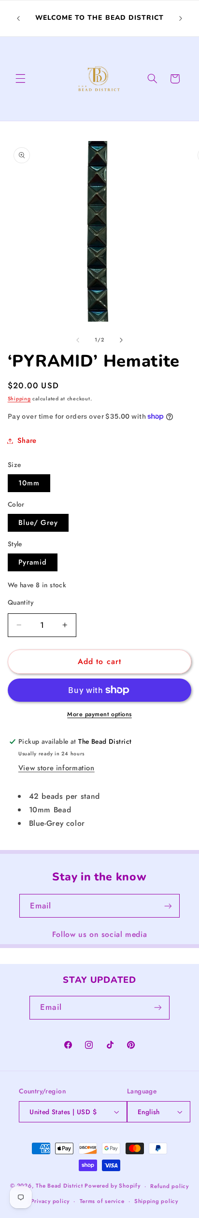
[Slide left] (77, 340)
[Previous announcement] (18, 18)
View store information (56, 768)
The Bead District (59, 1186)
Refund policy (169, 1186)
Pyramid (32, 562)
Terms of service (102, 1201)
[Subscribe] (168, 906)
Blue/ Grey (38, 522)
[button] (20, 79)
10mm (29, 483)
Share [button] (27, 440)
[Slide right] (121, 340)
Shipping (19, 398)
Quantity (20, 602)
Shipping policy (156, 1201)
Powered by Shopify (112, 1186)
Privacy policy (50, 1201)
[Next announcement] (180, 18)
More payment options (99, 714)
